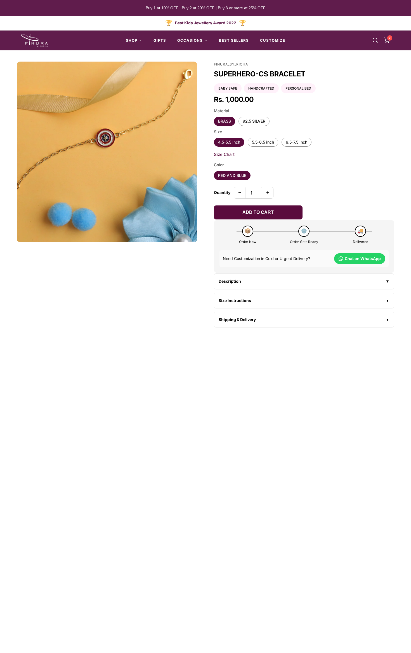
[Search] (375, 40)
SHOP (131, 40)
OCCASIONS (190, 40)
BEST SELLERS (234, 40)
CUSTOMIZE (272, 40)
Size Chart (224, 154)
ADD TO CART (258, 212)
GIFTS (159, 40)
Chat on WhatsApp (363, 258)
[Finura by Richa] (34, 40)
